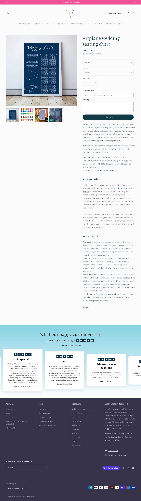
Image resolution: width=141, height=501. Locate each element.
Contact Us (113, 450)
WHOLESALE (10, 428)
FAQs (40, 429)
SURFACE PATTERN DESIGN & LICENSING (16, 422)
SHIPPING (42, 409)
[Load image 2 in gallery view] (27, 115)
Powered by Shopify (28, 496)
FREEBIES (9, 417)
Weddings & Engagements (81, 409)
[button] (8, 13)
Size (84, 58)
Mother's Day (77, 445)
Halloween (76, 425)
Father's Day (76, 421)
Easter (74, 441)
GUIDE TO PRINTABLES (47, 425)
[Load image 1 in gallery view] (12, 115)
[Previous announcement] (6, 2)
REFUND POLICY (45, 413)
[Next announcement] (134, 2)
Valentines (76, 437)
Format (85, 68)
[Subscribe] (44, 467)
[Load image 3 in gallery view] (41, 115)
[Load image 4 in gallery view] (56, 115)
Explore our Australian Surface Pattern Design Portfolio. (118, 437)
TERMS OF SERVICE (46, 421)
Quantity (86, 78)
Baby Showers (77, 413)
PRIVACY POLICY (45, 417)
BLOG (8, 413)
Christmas (76, 429)
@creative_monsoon (117, 455)
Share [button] (87, 308)
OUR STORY (10, 409)
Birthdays (75, 417)
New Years (75, 433)
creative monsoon (15, 496)
